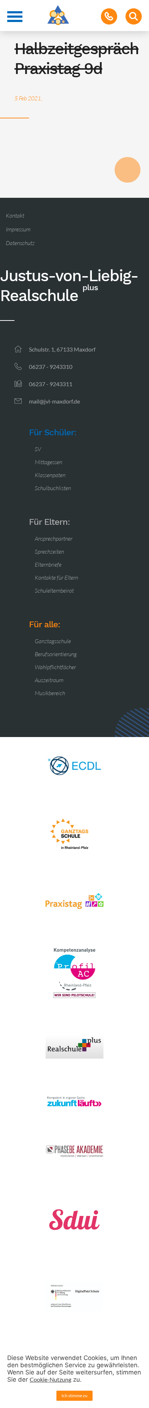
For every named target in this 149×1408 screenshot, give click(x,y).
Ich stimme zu (74, 1395)
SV (38, 449)
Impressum (18, 229)
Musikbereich (50, 693)
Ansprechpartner (53, 538)
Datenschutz (20, 243)
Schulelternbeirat (54, 590)
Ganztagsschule (53, 641)
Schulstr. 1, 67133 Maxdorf (62, 349)
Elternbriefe (48, 564)
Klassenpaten (50, 475)
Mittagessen (48, 462)
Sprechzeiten (49, 551)
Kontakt (15, 215)
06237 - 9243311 (50, 383)
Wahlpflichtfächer (55, 667)
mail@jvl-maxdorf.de (54, 401)
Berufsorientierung (56, 654)
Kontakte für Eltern (56, 577)
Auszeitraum (49, 680)
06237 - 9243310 (50, 366)
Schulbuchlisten (53, 488)
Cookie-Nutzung (50, 1379)
